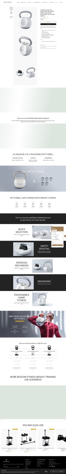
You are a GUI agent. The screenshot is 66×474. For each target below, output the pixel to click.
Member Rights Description (40, 461)
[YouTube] (54, 466)
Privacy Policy (32, 472)
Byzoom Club (51, 2)
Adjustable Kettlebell (28, 462)
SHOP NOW (16, 354)
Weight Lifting (23, 2)
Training (26, 467)
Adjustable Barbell (27, 463)
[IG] (50, 466)
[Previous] (1, 419)
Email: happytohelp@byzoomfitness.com (54, 463)
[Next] (65, 419)
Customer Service (44, 2)
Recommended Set (36, 2)
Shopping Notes (39, 462)
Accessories (29, 2)
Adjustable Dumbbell (28, 461)
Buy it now (48, 24)
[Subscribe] (18, 466)
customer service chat (43, 47)
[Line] (52, 466)
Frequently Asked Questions (40, 463)
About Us (18, 2)
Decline (61, 471)
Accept (53, 471)
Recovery (26, 468)
